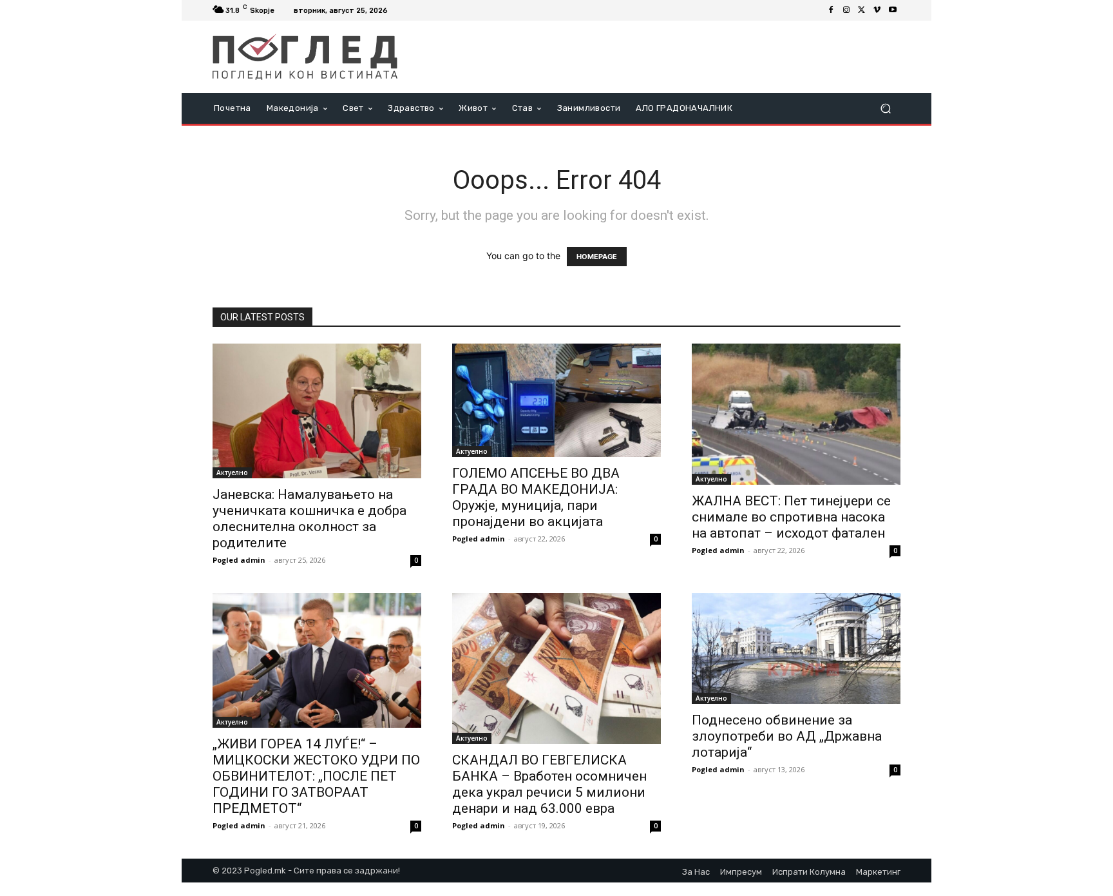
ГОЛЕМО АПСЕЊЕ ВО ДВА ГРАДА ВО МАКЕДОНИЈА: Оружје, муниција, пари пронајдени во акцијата (536, 497)
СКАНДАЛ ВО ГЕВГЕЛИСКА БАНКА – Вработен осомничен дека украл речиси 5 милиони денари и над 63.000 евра (549, 784)
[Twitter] (862, 10)
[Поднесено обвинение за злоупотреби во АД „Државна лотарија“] (796, 649)
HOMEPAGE (596, 256)
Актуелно (232, 472)
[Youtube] (892, 10)
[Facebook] (831, 10)
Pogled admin (239, 560)
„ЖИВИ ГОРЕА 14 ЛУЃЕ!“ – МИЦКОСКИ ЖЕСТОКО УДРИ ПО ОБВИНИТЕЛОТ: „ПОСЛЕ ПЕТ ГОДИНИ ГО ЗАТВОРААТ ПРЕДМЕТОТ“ (316, 776)
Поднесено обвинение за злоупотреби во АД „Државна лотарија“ (787, 736)
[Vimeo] (877, 10)
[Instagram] (846, 10)
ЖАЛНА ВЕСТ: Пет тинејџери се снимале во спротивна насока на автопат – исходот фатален (791, 517)
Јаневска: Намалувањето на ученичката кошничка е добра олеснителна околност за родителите (309, 518)
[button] (885, 108)
